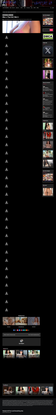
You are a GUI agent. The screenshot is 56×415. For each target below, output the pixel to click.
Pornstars (28, 7)
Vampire (6, 19)
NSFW (22, 7)
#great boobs (21, 19)
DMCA (38, 7)
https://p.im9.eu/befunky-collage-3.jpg (47, 89)
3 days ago (51, 109)
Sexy (31, 7)
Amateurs (17, 7)
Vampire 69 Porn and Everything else (12, 411)
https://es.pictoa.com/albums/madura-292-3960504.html (47, 115)
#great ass (17, 19)
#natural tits (25, 19)
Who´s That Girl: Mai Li (10, 17)
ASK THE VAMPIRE (6, 7)
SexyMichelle (19, 355)
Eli (43, 148)
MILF (25, 7)
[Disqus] (21, 370)
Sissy (44, 139)
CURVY (34, 7)
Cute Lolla (31, 355)
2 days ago (51, 96)
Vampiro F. (46, 87)
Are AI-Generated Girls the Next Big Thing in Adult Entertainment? (9, 392)
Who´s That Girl (12, 7)
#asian (15, 19)
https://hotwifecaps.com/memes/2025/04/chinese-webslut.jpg (48, 95)
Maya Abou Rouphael (46, 167)
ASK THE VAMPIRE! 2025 (46, 90)
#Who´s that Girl (29, 19)
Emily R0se (6, 355)
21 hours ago (51, 90)
